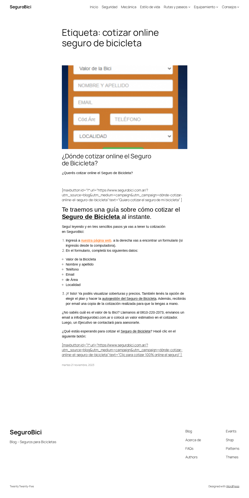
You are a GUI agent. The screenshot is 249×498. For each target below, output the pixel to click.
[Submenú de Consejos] (238, 7)
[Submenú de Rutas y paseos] (189, 7)
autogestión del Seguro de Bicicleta (129, 299)
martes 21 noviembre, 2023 (78, 365)
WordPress (232, 486)
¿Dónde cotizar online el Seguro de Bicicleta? (106, 160)
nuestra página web (96, 240)
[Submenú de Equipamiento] (217, 7)
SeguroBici (20, 7)
